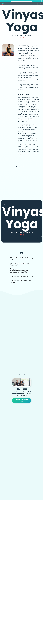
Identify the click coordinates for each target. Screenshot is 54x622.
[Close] (41, 1)
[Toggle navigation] (39, 4)
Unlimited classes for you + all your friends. (21, 1)
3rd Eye (22, 37)
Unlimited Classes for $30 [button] (22, 400)
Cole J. (9, 58)
